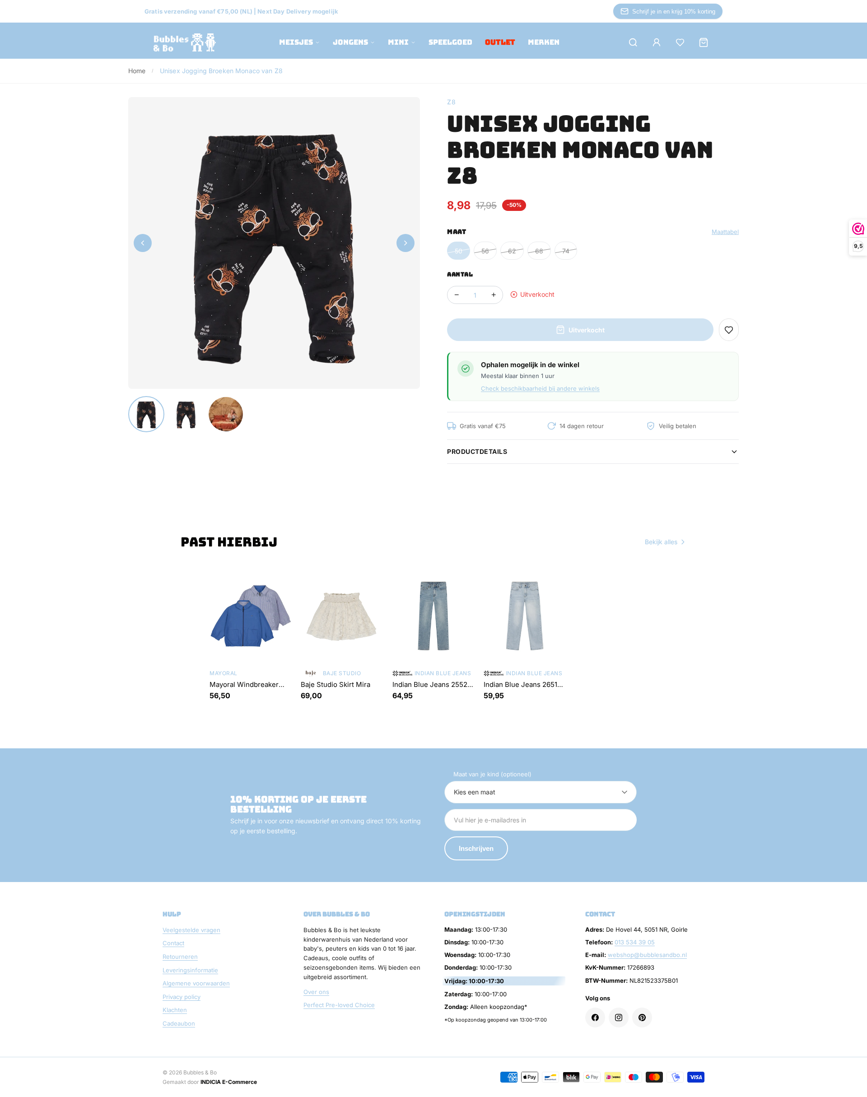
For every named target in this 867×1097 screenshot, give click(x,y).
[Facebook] (595, 1017)
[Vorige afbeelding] (143, 243)
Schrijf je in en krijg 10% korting (673, 11)
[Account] (657, 42)
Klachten (175, 1009)
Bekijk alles (661, 542)
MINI (398, 42)
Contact (173, 943)
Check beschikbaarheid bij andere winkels (540, 388)
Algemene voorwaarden (196, 983)
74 (565, 251)
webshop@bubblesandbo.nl (647, 954)
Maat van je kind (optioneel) (492, 774)
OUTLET (500, 42)
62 (512, 251)
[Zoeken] (633, 42)
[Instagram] (619, 1017)
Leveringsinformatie (190, 970)
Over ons (316, 991)
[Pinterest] (642, 1017)
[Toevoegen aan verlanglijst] (729, 329)
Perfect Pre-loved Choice (339, 1004)
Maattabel (725, 231)
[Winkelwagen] (703, 42)
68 (539, 251)
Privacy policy (181, 996)
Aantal (460, 274)
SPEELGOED (450, 42)
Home (137, 71)
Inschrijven (476, 848)
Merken (543, 42)
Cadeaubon (179, 1023)
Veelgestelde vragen (191, 930)
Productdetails (477, 451)
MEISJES (296, 42)
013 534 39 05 (635, 942)
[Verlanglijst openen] (680, 42)
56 (485, 251)
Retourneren (180, 956)
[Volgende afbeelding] (405, 243)
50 (458, 251)
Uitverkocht (587, 330)
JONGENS (350, 42)
